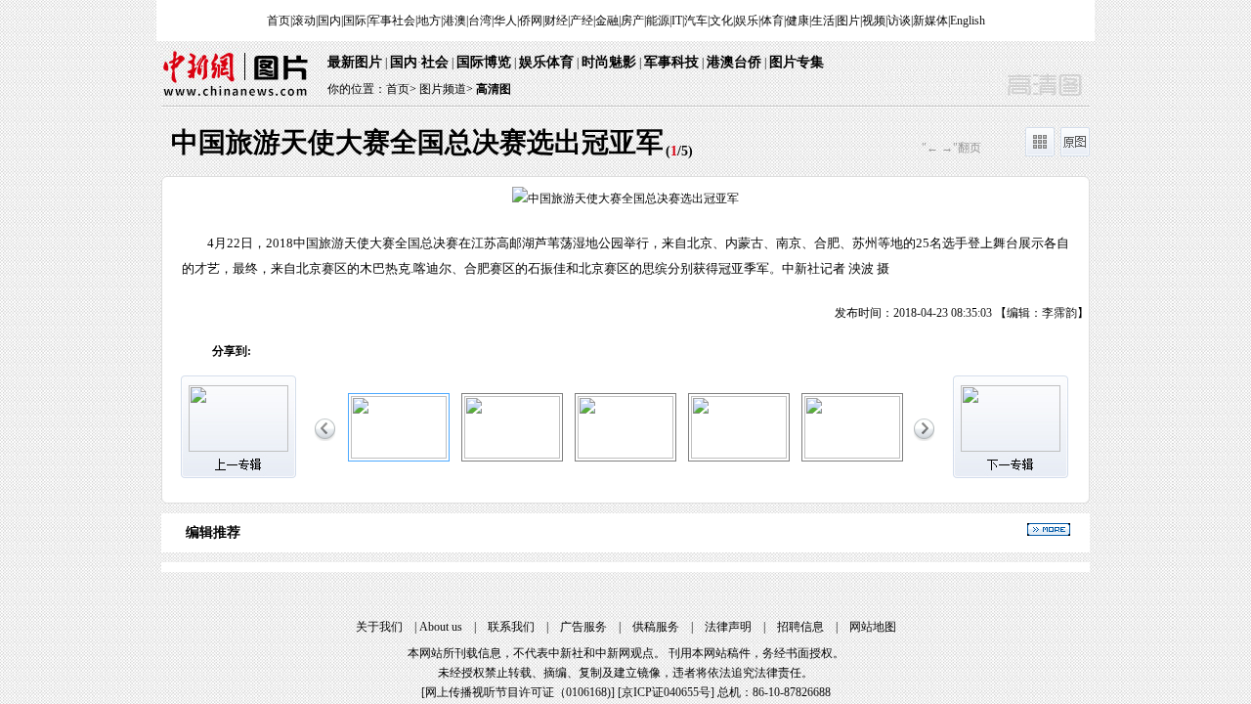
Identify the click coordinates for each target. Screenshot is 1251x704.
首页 (278, 20)
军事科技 (671, 62)
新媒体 (930, 20)
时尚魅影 (609, 62)
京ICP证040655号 (666, 692)
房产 (632, 20)
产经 (581, 20)
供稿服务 (655, 627)
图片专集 (796, 62)
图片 (848, 20)
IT (676, 20)
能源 (657, 20)
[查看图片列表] (1040, 152)
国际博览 (483, 62)
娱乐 (746, 20)
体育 (772, 20)
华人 (505, 20)
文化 (721, 20)
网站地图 (872, 627)
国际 (355, 20)
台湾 (480, 20)
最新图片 (354, 62)
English (967, 20)
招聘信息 (800, 627)
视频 (873, 20)
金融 (607, 20)
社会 (435, 62)
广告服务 (583, 627)
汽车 (696, 20)
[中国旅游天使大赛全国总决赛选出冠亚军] (399, 455)
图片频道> (446, 89)
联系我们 (511, 627)
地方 (429, 20)
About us (440, 627)
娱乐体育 (546, 62)
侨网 (530, 20)
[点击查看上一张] (394, 250)
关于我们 (379, 627)
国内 (329, 20)
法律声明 (728, 627)
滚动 (304, 20)
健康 (797, 20)
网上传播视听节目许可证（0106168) (518, 692)
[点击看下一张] (857, 250)
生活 (823, 20)
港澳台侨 (734, 62)
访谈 (899, 20)
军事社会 (391, 20)
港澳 (454, 20)
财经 (556, 20)
